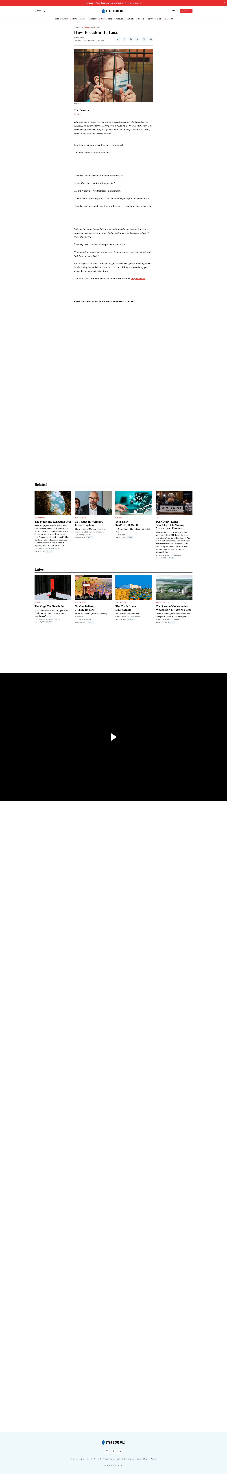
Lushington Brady (83, 535)
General (87, 27)
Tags (83, 19)
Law (157, 518)
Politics (97, 27)
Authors (130, 19)
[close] (224, 3)
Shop (161, 19)
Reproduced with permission (47, 548)
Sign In (175, 11)
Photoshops (106, 19)
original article (138, 278)
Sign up (74, 1459)
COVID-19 (78, 27)
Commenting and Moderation (129, 1459)
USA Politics (40, 518)
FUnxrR (152, 1459)
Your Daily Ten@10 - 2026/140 (126, 523)
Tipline (141, 19)
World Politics (162, 603)
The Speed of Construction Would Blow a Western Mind (173, 608)
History (38, 603)
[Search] (44, 11)
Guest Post (79, 38)
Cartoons (93, 19)
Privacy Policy (109, 1459)
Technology (120, 603)
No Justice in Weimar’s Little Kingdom (89, 523)
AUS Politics (80, 518)
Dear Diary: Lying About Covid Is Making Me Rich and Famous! (170, 524)
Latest (65, 19)
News (74, 19)
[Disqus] (113, 370)
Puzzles (119, 19)
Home (56, 19)
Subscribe (186, 11)
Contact (151, 19)
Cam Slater (120, 535)
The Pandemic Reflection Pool (53, 521)
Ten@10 (118, 518)
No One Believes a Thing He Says (85, 608)
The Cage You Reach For (50, 606)
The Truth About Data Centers (125, 608)
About (170, 19)
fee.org (77, 114)
